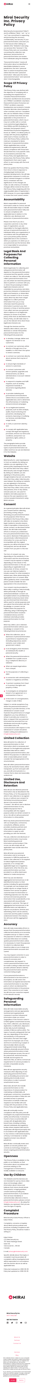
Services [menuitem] (17, 1352)
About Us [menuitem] (17, 1337)
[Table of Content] (1, 695)
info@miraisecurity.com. (12, 734)
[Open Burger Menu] (29, 4)
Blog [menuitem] (17, 1355)
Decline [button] (21, 1380)
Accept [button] (13, 1380)
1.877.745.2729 (11, 1316)
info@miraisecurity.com (12, 1202)
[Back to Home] (8, 4)
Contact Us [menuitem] (17, 1343)
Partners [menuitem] (17, 1340)
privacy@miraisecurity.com (18, 1251)
